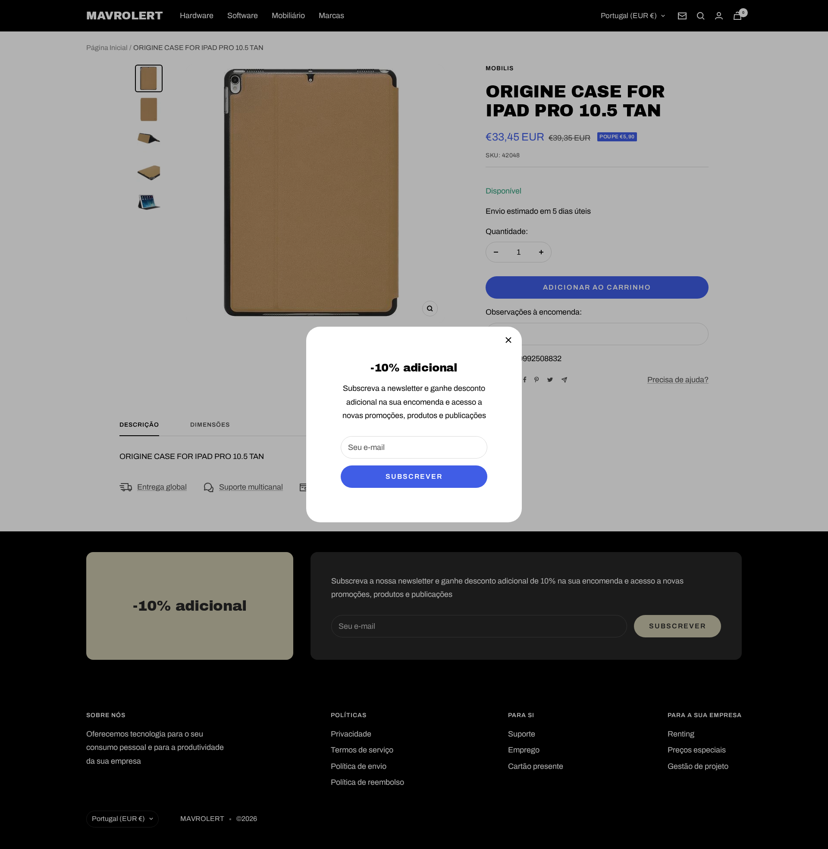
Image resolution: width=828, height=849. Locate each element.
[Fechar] (508, 340)
